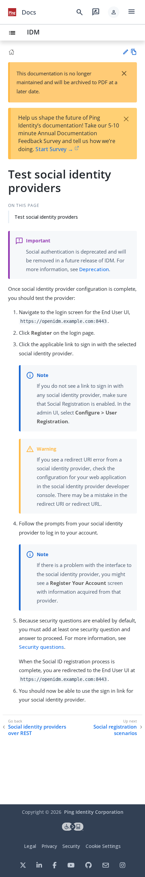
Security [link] (71, 846)
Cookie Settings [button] (103, 846)
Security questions (41, 646)
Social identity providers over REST (37, 730)
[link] (12, 12)
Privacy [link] (49, 846)
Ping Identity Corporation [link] (93, 812)
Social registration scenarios (115, 730)
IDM (33, 32)
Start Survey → (54, 149)
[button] (113, 12)
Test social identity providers (46, 217)
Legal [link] (30, 846)
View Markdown (133, 52)
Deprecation (94, 269)
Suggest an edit (125, 52)
